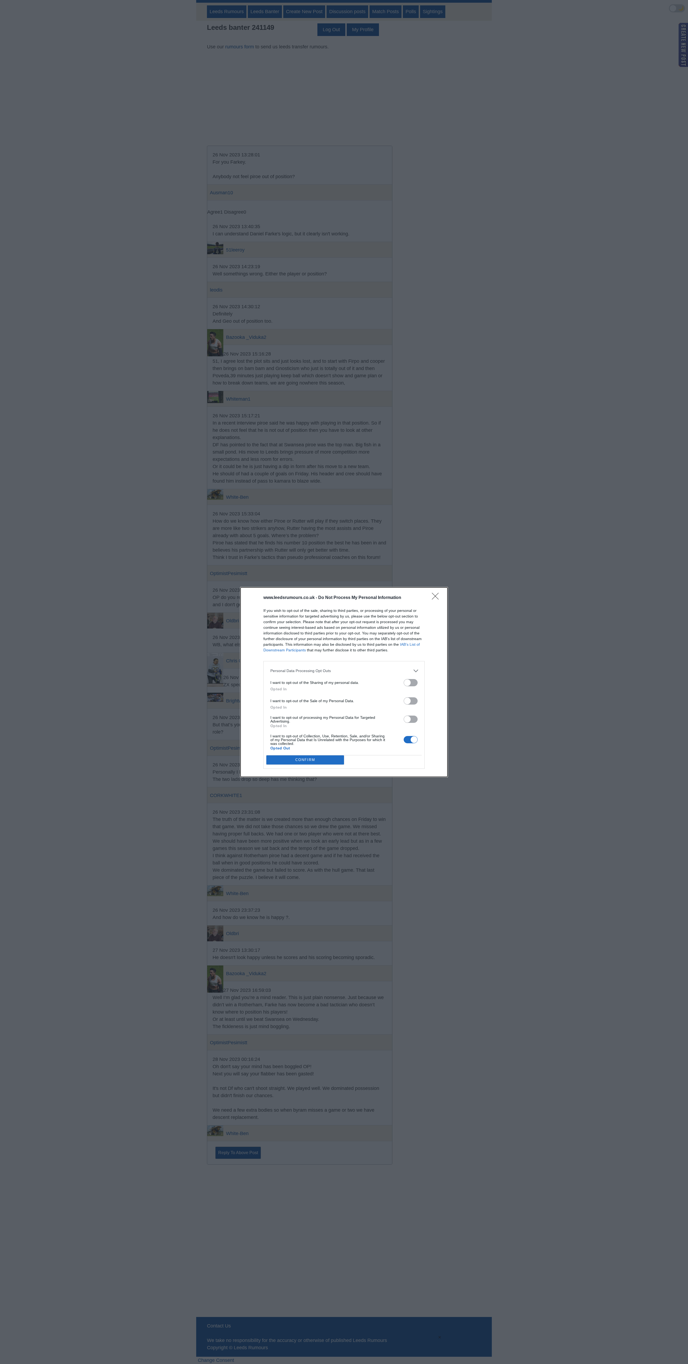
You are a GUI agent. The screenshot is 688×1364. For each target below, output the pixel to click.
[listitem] (344, 671)
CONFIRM (305, 760)
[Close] (437, 598)
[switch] (411, 682)
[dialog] (344, 682)
